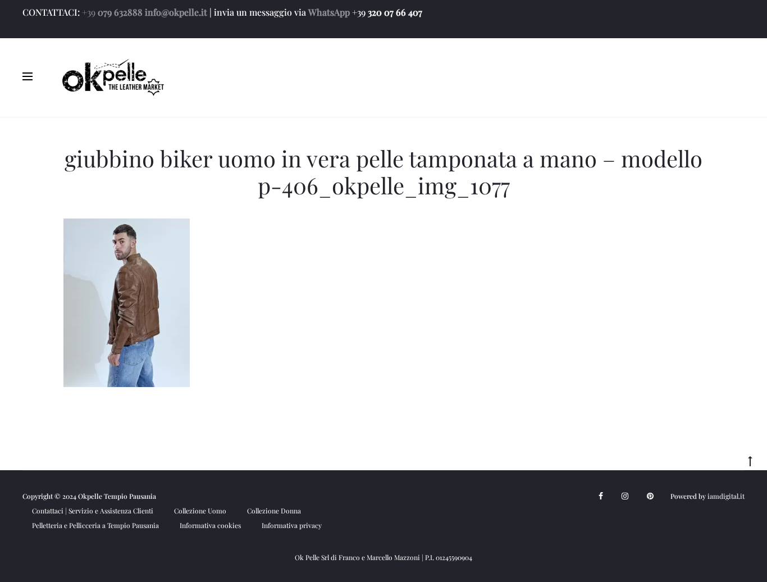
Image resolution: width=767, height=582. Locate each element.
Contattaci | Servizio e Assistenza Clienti (92, 510)
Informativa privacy (292, 525)
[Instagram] (625, 496)
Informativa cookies (210, 525)
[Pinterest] (650, 496)
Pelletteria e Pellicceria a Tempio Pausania (95, 525)
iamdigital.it (726, 496)
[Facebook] (601, 496)
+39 (88, 12)
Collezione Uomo (200, 510)
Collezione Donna (274, 510)
